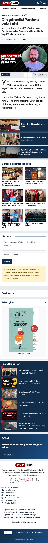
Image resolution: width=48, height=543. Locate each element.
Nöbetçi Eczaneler (12, 487)
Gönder (7, 262)
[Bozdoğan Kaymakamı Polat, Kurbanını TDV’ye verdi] (12, 215)
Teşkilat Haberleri (26, 9)
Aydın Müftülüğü (19, 15)
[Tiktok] (32, 480)
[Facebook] (16, 480)
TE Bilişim (29, 540)
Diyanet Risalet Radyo (12, 515)
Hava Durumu (10, 490)
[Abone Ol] (40, 75)
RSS (8, 532)
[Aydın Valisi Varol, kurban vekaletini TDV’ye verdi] (12, 195)
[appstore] (17, 523)
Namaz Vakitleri (10, 493)
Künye (37, 517)
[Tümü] (45, 293)
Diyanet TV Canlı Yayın (26, 509)
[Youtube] (28, 480)
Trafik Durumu (10, 495)
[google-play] (30, 523)
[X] (20, 480)
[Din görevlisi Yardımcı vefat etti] (24, 58)
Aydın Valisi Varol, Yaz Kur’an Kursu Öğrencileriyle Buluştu (11, 183)
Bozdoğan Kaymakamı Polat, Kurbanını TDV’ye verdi (12, 225)
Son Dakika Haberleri (13, 503)
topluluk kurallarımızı (23, 269)
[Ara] (41, 3)
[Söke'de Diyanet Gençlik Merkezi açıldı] (35, 195)
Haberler (5, 15)
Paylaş (7, 74)
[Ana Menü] (44, 3)
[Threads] (37, 480)
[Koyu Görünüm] (38, 3)
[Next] (11, 480)
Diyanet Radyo (9, 512)
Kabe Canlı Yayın (30, 515)
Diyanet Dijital (9, 509)
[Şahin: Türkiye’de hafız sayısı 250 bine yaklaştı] (35, 174)
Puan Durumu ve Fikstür (13, 498)
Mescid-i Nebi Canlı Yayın (13, 517)
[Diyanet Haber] (10, 2)
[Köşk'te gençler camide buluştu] (35, 215)
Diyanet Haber (9, 9)
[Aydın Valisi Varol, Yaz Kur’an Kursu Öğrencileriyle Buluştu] (12, 174)
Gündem (42, 9)
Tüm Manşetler (10, 500)
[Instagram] (24, 480)
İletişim (29, 517)
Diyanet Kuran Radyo (26, 512)
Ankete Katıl (9, 455)
